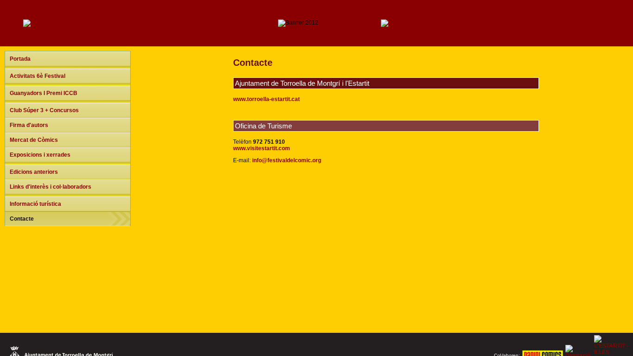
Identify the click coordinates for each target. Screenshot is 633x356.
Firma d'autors (29, 125)
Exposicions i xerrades (40, 155)
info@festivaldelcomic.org (286, 160)
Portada (20, 59)
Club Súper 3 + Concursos (44, 110)
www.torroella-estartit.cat (266, 99)
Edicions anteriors (34, 172)
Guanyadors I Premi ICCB (43, 93)
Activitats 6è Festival (37, 76)
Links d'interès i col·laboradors (50, 187)
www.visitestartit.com (261, 148)
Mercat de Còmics (34, 140)
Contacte (22, 219)
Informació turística (35, 204)
